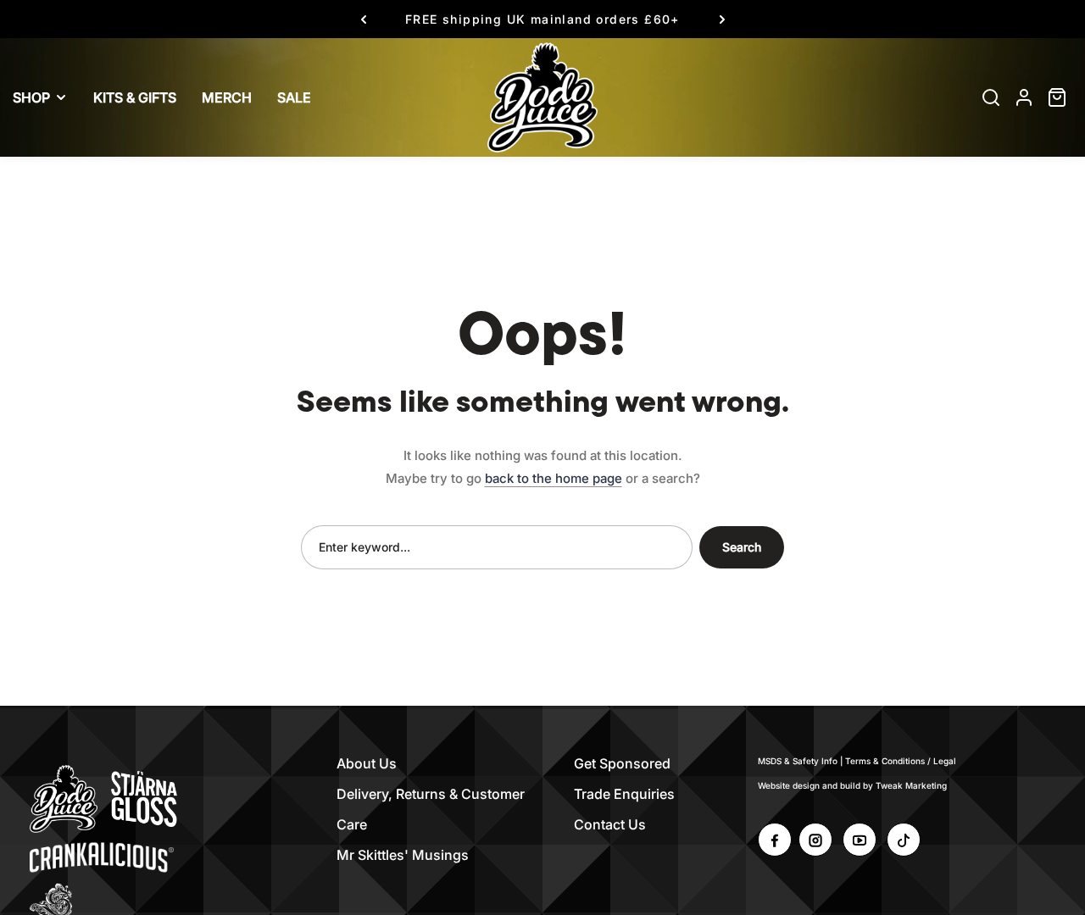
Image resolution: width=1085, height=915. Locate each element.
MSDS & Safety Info (797, 761)
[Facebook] (775, 840)
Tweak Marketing (911, 785)
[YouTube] (859, 840)
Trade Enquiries (624, 793)
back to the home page (553, 478)
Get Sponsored (622, 763)
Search (741, 547)
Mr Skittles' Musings (403, 854)
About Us (367, 763)
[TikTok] (904, 840)
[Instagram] (815, 840)
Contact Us (610, 824)
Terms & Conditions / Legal (900, 761)
